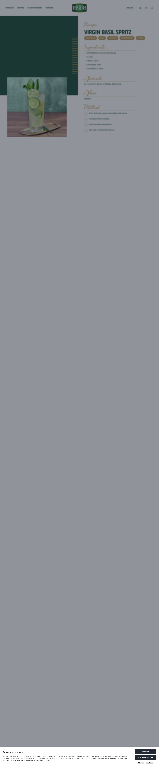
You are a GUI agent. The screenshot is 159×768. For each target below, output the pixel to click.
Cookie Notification (14, 761)
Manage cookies (145, 763)
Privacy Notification (34, 761)
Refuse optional (145, 757)
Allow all (145, 752)
